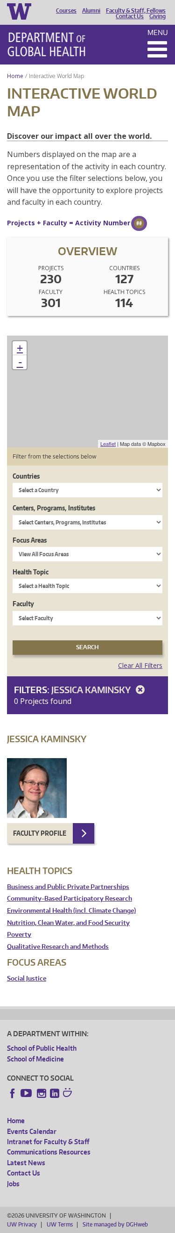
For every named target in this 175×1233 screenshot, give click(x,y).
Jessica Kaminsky (92, 689)
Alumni (91, 11)
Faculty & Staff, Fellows (136, 11)
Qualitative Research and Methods (58, 946)
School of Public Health (42, 1048)
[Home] (46, 44)
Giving (157, 16)
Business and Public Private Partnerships (68, 886)
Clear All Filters (140, 665)
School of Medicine (35, 1059)
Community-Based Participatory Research (69, 898)
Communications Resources (49, 1152)
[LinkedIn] (54, 1093)
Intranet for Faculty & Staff (48, 1142)
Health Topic (31, 572)
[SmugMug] (68, 1093)
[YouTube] (27, 1093)
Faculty (23, 604)
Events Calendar (31, 1131)
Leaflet (108, 443)
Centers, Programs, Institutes (54, 508)
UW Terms (60, 1224)
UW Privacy (22, 1224)
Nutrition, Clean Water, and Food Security (68, 922)
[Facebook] (12, 1093)
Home (15, 76)
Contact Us (130, 16)
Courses (66, 11)
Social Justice (26, 978)
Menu (157, 32)
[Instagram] (41, 1093)
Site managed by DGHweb (115, 1224)
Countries (26, 476)
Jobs (13, 1184)
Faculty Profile (39, 833)
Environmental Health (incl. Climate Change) (71, 910)
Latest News (26, 1163)
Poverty (19, 934)
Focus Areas (30, 540)
